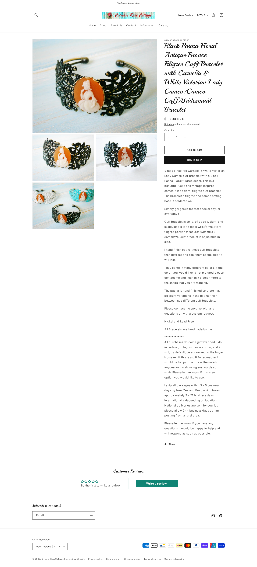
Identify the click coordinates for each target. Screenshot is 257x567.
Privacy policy (95, 559)
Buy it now (194, 159)
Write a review (156, 483)
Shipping (169, 124)
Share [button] (172, 444)
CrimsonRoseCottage (53, 559)
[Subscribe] (91, 515)
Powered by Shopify (74, 559)
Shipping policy (132, 559)
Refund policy (113, 559)
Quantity (169, 130)
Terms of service (152, 559)
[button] (36, 15)
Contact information (174, 559)
